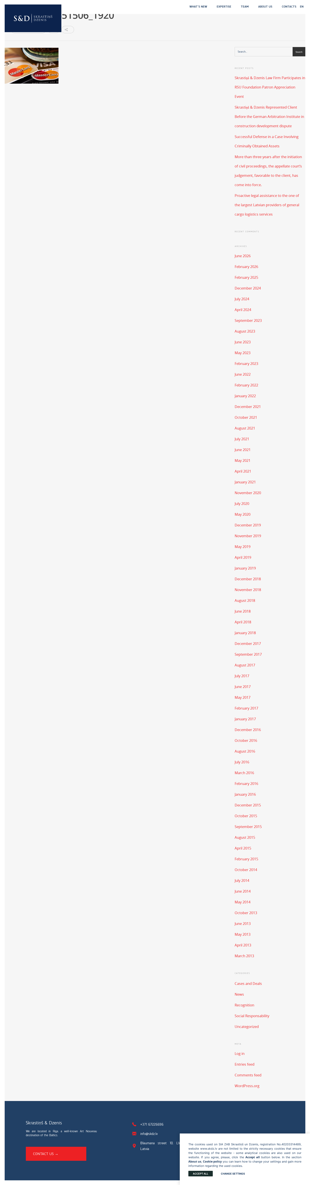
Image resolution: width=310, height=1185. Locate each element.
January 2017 (245, 719)
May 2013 (242, 934)
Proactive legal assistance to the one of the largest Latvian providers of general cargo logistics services (267, 205)
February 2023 (246, 363)
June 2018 (243, 611)
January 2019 (245, 568)
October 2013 (246, 912)
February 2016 (246, 783)
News (239, 994)
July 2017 (242, 675)
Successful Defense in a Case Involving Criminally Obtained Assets (267, 141)
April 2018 (243, 622)
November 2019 (248, 535)
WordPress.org (247, 1085)
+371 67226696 (151, 1124)
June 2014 (243, 891)
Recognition (244, 1005)
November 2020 (248, 492)
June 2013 (243, 923)
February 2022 (246, 385)
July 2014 (242, 880)
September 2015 (248, 826)
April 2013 (243, 945)
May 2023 (242, 352)
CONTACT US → (45, 1154)
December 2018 (248, 579)
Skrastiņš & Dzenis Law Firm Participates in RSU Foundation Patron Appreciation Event (270, 87)
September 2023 (248, 320)
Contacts (289, 6)
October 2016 (246, 740)
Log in (240, 1053)
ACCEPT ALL (200, 1173)
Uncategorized (247, 1026)
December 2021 (248, 406)
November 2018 (248, 589)
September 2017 (248, 654)
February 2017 (246, 708)
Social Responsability (252, 1015)
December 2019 (248, 525)
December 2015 (248, 805)
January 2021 (245, 482)
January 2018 (245, 632)
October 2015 (246, 815)
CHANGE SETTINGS (233, 1173)
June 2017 (243, 686)
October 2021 (246, 417)
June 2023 (243, 342)
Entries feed (244, 1064)
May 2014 (242, 902)
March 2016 (244, 772)
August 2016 (245, 751)
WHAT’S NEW (198, 6)
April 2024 (243, 309)
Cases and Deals (248, 983)
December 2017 (248, 643)
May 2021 (242, 460)
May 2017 (242, 697)
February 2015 (246, 859)
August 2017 (245, 665)
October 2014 (246, 869)
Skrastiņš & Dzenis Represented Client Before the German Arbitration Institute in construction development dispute (269, 116)
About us (265, 6)
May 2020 (242, 514)
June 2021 (243, 449)
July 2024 (242, 299)
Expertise (224, 6)
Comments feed (248, 1075)
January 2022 (245, 395)
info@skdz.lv (149, 1134)
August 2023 (245, 331)
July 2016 (242, 762)
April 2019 (243, 557)
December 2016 (248, 729)
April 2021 (243, 471)
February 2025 (246, 277)
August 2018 (245, 600)
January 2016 (245, 794)
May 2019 (242, 546)
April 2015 (243, 848)
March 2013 (244, 955)
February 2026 (246, 266)
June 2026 (243, 255)
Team (245, 6)
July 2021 (242, 439)
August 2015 (245, 837)
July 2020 (242, 503)
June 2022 (243, 374)
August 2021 (245, 428)
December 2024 (248, 288)
